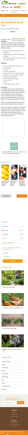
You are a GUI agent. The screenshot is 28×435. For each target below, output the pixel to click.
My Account (5, 10)
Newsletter (23, 10)
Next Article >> (22, 196)
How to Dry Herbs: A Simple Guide (9, 328)
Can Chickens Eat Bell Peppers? (9, 287)
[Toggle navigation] (3, 15)
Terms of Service (14, 416)
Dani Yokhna (5, 28)
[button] (24, 172)
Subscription (20, 402)
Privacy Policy (14, 414)
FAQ (14, 427)
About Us (15, 412)
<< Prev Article (6, 196)
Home (3, 19)
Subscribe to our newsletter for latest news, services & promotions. (12, 248)
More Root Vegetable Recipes (18, 40)
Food (7, 19)
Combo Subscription (14, 10)
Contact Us (14, 12)
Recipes (10, 19)
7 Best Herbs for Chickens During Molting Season (12, 308)
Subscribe (17, 7)
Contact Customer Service (14, 425)
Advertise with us (14, 422)
